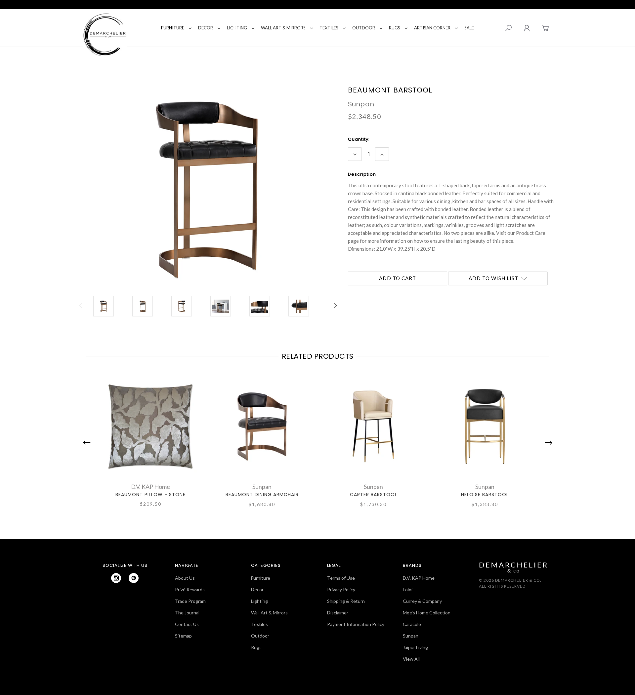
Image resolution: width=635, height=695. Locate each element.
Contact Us (187, 624)
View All (411, 659)
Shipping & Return (346, 601)
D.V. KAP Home (419, 578)
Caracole (412, 624)
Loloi (407, 589)
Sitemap (183, 636)
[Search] (508, 28)
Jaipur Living (415, 647)
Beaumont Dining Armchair (262, 494)
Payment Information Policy (355, 624)
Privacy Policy (341, 589)
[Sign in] (526, 27)
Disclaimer (337, 612)
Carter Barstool (373, 494)
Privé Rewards (190, 589)
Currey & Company (422, 601)
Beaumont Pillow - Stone (150, 494)
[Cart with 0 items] (545, 27)
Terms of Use (341, 578)
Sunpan (410, 636)
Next (335, 309)
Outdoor (363, 27)
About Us (185, 578)
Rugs (394, 27)
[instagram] (116, 578)
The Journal (187, 612)
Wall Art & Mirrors (283, 27)
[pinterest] (134, 578)
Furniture (172, 27)
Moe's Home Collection (426, 612)
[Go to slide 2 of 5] (547, 442)
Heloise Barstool (485, 494)
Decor (205, 27)
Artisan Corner (432, 27)
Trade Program (190, 601)
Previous (81, 309)
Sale (469, 27)
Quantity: (359, 139)
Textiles (328, 27)
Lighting (237, 27)
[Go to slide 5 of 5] (88, 442)
